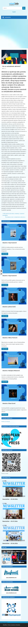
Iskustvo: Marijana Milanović (11, 370)
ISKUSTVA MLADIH (6, 221)
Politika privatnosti (5, 421)
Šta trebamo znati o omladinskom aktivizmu (15, 217)
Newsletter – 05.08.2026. (10, 499)
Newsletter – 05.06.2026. (10, 543)
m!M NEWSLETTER (6, 477)
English (14, 11)
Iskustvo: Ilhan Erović (8, 403)
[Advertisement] (14, 34)
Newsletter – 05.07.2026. (10, 521)
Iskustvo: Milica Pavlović (9, 337)
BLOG (5, 68)
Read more (4, 253)
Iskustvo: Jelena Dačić (9, 306)
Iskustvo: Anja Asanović (9, 243)
